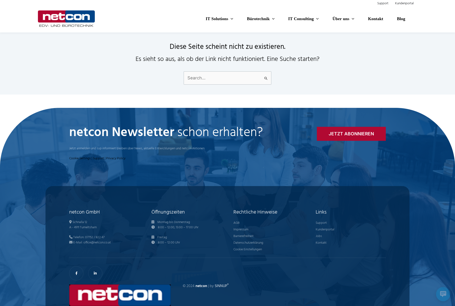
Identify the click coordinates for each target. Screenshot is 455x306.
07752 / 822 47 (95, 237)
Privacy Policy (116, 158)
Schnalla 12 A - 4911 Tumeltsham (83, 224)
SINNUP (221, 286)
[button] (230, 18)
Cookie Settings (80, 158)
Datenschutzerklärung (248, 243)
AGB (236, 223)
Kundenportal (325, 229)
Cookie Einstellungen (247, 249)
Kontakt (321, 243)
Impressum (240, 229)
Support (98, 158)
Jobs (319, 236)
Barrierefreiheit (243, 236)
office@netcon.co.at (97, 242)
